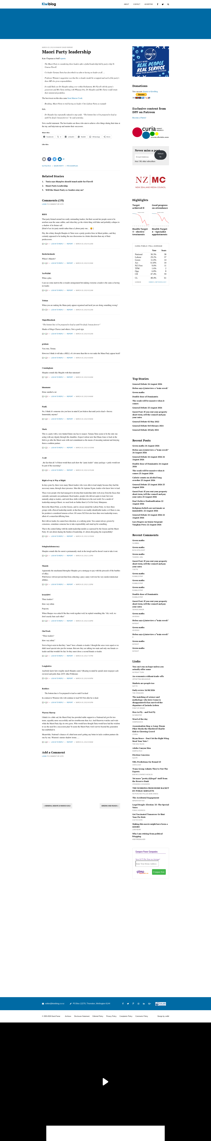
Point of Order (138, 708)
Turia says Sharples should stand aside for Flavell (69, 181)
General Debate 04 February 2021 (148, 425)
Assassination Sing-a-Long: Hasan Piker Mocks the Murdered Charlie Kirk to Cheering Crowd (148, 729)
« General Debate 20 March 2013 (57, 806)
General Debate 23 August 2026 (147, 407)
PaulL (44, 406)
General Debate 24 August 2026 (147, 384)
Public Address (138, 810)
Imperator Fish (138, 801)
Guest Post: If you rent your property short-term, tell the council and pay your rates (149, 414)
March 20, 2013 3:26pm (84, 621)
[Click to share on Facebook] (49, 159)
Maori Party (59, 166)
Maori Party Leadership (57, 185)
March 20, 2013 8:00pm (84, 678)
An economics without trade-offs (148, 676)
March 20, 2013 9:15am (84, 263)
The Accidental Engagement (145, 797)
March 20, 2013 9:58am (84, 419)
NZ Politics (46, 166)
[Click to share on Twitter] (55, 159)
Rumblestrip (137, 576)
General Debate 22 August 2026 (147, 515)
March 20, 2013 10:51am (85, 470)
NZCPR (134, 758)
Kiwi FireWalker (138, 839)
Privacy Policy (111, 1016)
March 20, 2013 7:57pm (84, 656)
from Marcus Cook (75, 98)
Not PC (135, 686)
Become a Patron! (139, 117)
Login (44, 204)
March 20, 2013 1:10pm (84, 556)
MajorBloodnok (48, 319)
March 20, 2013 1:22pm (84, 584)
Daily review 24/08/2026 (143, 690)
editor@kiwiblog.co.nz (54, 1004)
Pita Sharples (72, 166)
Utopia (135, 734)
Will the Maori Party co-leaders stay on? (65, 190)
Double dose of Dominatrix (145, 396)
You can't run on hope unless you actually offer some (148, 668)
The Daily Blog (138, 744)
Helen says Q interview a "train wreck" (150, 388)
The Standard (138, 693)
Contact (136, 4)
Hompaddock (137, 722)
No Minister (137, 715)
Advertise (148, 4)
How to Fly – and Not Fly (143, 712)
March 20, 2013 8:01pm (84, 702)
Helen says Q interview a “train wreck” (150, 450)
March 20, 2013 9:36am (84, 358)
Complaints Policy (126, 1016)
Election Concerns (141, 755)
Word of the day (140, 719)
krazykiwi (46, 594)
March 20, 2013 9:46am (84, 396)
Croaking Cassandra (141, 784)
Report (70, 244)
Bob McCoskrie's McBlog (142, 774)
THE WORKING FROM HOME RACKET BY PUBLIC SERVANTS (150, 789)
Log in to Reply (57, 244)
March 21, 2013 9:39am (84, 742)
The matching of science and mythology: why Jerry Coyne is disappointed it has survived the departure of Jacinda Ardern (147, 701)
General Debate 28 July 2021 (145, 430)
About (126, 4)
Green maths (138, 392)
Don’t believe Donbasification (146, 501)
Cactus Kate (137, 820)
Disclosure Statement (82, 1016)
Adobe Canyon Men (141, 748)
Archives (68, 1016)
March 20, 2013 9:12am (84, 244)
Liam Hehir (136, 829)
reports (62, 58)
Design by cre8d (163, 1016)
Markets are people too (143, 683)
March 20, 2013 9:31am (84, 334)
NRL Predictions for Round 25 (146, 762)
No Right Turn (138, 672)
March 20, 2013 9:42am (84, 377)
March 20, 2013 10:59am (85, 536)
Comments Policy (141, 1016)
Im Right (135, 623)
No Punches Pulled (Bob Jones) (145, 794)
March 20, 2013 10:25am (85, 448)
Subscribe (160, 155)
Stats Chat (136, 765)
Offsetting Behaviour (141, 679)
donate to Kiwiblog (150, 91)
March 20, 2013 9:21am (84, 290)
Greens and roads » (109, 806)
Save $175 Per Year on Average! (148, 859)
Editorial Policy (98, 1016)
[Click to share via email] (44, 159)
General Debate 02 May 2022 (145, 421)
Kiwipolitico (137, 751)
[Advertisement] (81, 780)
